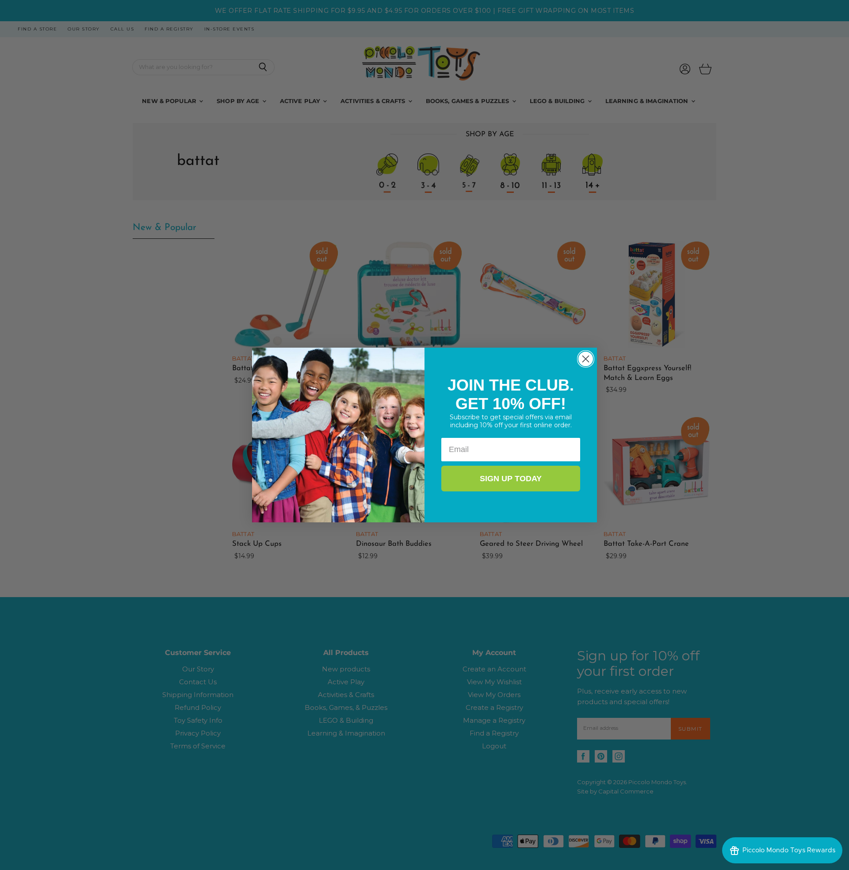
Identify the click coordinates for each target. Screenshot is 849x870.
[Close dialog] (585, 359)
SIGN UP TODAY (511, 478)
